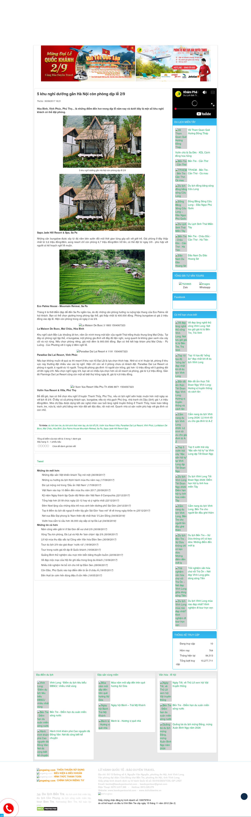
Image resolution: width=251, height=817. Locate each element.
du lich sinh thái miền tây (78, 794)
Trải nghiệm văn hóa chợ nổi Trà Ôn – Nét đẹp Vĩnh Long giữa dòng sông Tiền (199, 573)
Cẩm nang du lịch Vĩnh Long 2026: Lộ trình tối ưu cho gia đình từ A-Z (200, 417)
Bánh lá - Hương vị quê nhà (126, 720)
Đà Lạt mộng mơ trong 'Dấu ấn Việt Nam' (64, 485)
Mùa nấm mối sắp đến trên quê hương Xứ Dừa (128, 684)
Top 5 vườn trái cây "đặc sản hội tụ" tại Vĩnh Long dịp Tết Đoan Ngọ (201, 450)
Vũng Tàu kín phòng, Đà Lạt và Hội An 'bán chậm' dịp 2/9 (72, 534)
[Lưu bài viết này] (165, 101)
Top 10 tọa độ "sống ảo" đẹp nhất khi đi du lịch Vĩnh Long (200, 359)
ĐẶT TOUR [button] (136, 36)
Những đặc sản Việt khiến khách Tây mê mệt (66, 474)
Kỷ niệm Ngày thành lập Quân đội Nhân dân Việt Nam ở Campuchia (78, 495)
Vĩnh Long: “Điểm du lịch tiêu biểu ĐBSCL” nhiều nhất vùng (68, 684)
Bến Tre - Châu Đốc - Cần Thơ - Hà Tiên (199, 237)
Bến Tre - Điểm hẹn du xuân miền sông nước (68, 713)
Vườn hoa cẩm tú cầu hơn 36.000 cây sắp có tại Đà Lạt (72, 520)
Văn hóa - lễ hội (167, 674)
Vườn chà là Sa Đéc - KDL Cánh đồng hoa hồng (192, 154)
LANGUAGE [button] (169, 36)
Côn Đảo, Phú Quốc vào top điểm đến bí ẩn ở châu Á (70, 570)
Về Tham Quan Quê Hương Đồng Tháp (199, 131)
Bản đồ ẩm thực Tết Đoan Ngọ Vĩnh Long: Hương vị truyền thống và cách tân (200, 386)
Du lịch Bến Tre (53, 794)
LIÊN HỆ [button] (152, 36)
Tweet (40, 461)
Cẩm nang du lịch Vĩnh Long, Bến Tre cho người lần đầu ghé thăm (201, 509)
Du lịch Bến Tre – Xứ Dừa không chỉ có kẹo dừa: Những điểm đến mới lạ (200, 540)
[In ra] (159, 101)
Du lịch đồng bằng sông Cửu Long (201, 187)
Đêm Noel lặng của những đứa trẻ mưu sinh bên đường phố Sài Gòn (79, 505)
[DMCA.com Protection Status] (47, 808)
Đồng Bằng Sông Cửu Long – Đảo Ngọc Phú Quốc (200, 205)
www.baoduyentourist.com (122, 790)
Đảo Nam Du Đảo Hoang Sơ (197, 257)
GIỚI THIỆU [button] (51, 36)
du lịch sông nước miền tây (76, 798)
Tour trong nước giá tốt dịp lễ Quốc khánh (63, 549)
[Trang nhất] (37, 36)
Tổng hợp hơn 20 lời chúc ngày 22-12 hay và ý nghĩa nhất (73, 500)
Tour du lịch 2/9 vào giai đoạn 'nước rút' (62, 544)
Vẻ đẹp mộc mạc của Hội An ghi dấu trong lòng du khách (72, 560)
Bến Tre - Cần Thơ (198, 161)
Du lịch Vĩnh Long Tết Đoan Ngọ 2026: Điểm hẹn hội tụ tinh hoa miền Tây (200, 481)
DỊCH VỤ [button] (96, 36)
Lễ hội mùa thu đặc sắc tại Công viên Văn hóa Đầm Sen (71, 539)
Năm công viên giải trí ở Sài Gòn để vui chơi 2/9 (67, 529)
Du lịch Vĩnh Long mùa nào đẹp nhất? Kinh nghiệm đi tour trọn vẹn (200, 604)
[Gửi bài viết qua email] (154, 101)
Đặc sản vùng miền (107, 674)
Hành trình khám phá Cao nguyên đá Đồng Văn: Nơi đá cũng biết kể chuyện (70, 734)
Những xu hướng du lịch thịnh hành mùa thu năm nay (71, 480)
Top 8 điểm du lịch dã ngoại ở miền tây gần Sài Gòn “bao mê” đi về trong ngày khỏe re (89, 510)
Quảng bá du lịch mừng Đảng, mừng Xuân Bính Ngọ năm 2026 (192, 725)
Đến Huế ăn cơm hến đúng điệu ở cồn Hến (64, 575)
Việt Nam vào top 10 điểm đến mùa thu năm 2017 (69, 490)
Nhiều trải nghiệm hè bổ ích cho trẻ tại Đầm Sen (67, 565)
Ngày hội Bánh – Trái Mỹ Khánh (128, 705)
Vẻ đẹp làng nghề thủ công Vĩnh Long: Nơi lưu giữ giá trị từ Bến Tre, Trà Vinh (199, 327)
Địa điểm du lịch (44, 674)
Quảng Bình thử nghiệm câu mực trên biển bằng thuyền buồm (74, 554)
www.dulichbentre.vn (150, 790)
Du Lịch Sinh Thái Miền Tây (200, 225)
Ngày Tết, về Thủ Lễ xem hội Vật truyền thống (190, 684)
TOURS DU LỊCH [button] (74, 36)
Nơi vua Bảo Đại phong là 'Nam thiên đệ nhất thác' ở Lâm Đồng (76, 515)
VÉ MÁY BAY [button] (116, 36)
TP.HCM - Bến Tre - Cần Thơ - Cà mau (198, 171)
